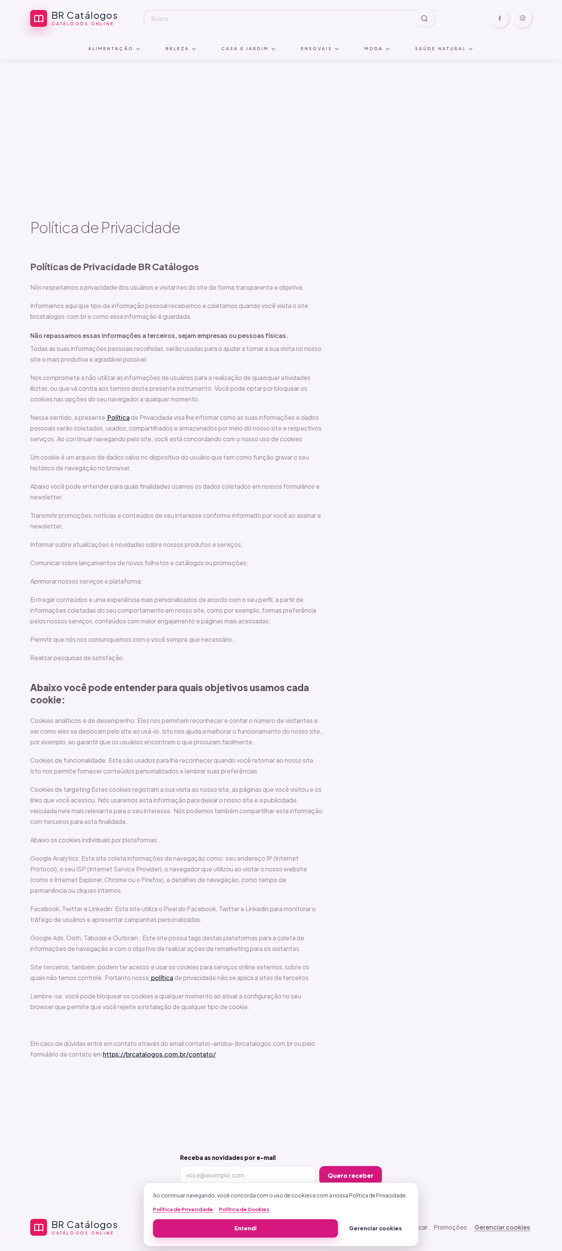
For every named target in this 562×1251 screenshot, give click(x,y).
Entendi (245, 1228)
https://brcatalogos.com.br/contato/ (159, 1054)
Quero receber (351, 1175)
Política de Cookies (244, 1209)
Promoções (450, 1227)
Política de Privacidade (183, 1209)
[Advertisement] (281, 114)
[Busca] (424, 18)
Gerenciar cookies (502, 1227)
